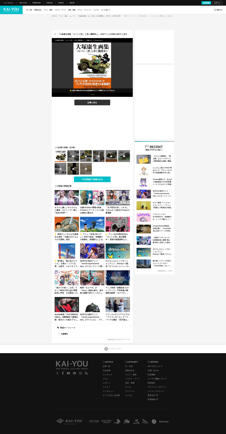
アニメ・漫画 (63, 16)
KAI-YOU (54, 16)
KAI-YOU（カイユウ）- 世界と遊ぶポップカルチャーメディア (11, 10)
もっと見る (104, 10)
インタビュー (108, 391)
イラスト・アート (132, 378)
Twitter (57, 373)
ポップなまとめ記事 (111, 395)
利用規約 (151, 383)
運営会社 (151, 395)
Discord (74, 373)
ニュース (72, 16)
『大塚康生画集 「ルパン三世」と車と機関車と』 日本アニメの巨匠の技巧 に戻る (92, 34)
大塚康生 (64, 334)
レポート (106, 383)
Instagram (80, 373)
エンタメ (129, 395)
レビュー (106, 387)
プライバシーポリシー (157, 387)
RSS (86, 373)
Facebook (63, 373)
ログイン (217, 3)
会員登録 (206, 3)
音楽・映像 (130, 383)
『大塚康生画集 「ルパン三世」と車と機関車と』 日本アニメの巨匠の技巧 (98, 16)
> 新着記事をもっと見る (164, 271)
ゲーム (128, 387)
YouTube (68, 373)
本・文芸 (129, 366)
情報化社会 (130, 370)
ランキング (107, 374)
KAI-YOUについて (155, 366)
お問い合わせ (153, 370)
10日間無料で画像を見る (92, 179)
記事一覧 (106, 366)
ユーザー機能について (157, 378)
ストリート (130, 391)
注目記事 (106, 370)
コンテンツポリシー (156, 391)
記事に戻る (92, 102)
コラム (105, 378)
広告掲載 (151, 374)
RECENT (156, 147)
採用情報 (151, 399)
